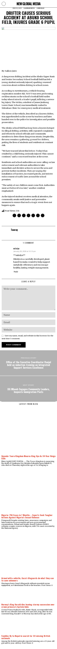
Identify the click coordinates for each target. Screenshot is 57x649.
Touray (14, 230)
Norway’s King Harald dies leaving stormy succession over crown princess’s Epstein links (28, 605)
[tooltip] (14, 215)
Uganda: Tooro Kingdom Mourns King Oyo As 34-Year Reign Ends (28, 457)
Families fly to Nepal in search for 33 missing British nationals (25, 637)
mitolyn (16, 248)
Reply (16, 272)
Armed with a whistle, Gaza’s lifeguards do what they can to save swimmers (27, 579)
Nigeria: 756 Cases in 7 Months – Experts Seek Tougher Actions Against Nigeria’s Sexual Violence (27, 516)
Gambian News (29, 8)
